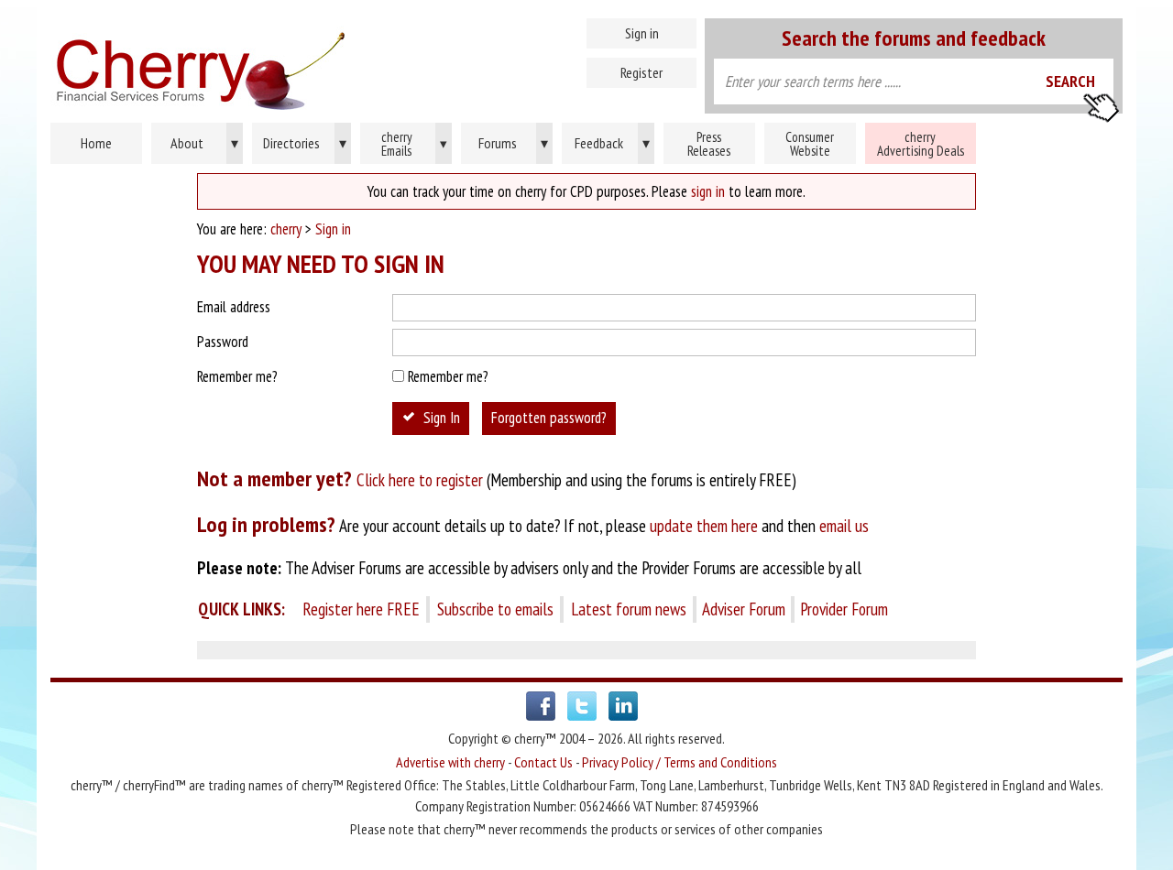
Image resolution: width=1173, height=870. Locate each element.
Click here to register (419, 480)
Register (641, 72)
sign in (708, 191)
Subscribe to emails (495, 609)
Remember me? (237, 376)
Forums (513, 143)
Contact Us (543, 762)
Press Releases (708, 143)
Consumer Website (809, 143)
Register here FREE (361, 609)
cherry (285, 229)
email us (844, 526)
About (204, 143)
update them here (704, 526)
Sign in (642, 33)
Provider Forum (844, 609)
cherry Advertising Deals (920, 143)
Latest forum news (628, 609)
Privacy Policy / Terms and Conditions (679, 762)
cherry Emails (414, 143)
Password (222, 342)
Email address (233, 307)
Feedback (612, 143)
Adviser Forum (743, 609)
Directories (304, 143)
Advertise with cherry (450, 762)
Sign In (441, 418)
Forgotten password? (549, 418)
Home (279, 64)
